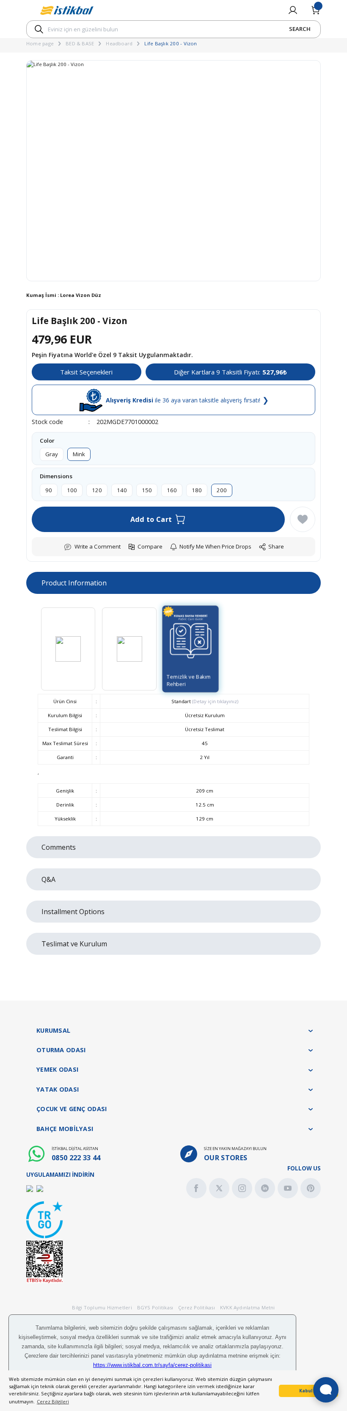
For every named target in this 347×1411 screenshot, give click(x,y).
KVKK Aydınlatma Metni (247, 1307)
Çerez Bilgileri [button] (53, 1401)
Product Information (74, 583)
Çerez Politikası (196, 1307)
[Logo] (66, 10)
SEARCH (300, 29)
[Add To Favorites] (302, 519)
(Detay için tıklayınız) (214, 701)
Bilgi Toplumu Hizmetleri (102, 1307)
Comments (58, 847)
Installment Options (73, 911)
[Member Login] (293, 10)
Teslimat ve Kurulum (74, 943)
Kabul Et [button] (308, 1391)
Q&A (48, 879)
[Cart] (316, 10)
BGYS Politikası (155, 1307)
